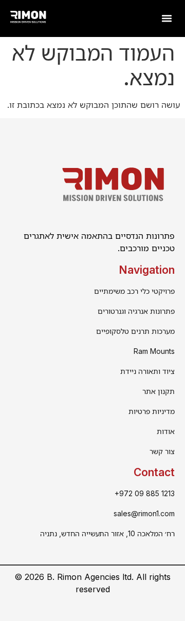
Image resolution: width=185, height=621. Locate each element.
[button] (167, 18)
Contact (154, 472)
